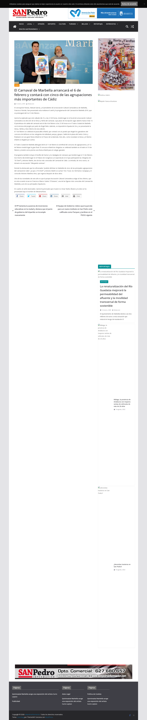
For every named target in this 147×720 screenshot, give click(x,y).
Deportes (51, 24)
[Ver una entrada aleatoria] (132, 26)
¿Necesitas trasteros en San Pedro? (122, 565)
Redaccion (31, 104)
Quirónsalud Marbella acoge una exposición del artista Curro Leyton (72, 701)
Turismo (72, 24)
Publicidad (16, 701)
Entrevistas (111, 24)
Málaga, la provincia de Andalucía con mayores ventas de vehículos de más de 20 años (122, 402)
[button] (33, 23)
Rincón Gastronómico (28, 29)
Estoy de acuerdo (129, 4)
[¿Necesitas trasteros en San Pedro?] (105, 567)
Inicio (21, 24)
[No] (144, 4)
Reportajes (98, 24)
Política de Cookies (94, 694)
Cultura (62, 24)
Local (29, 24)
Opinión (41, 24)
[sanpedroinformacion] (14, 26)
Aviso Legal (66, 694)
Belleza (85, 24)
